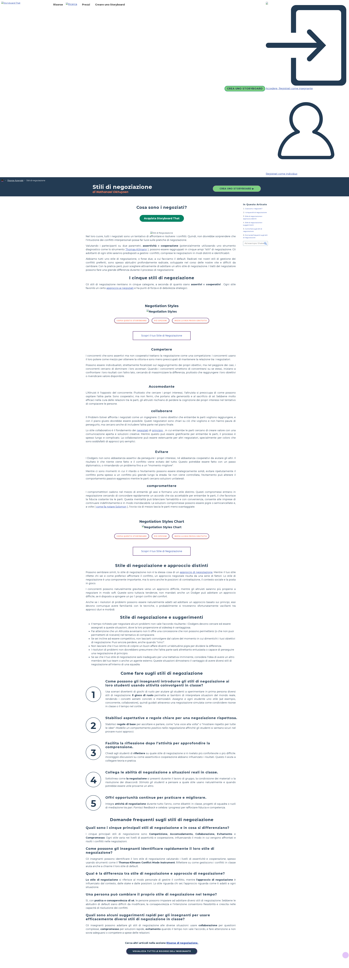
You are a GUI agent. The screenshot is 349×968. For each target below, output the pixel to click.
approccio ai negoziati (120, 288)
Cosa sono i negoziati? (253, 209)
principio (157, 430)
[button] (72, 4)
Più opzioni (160, 321)
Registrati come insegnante (295, 88)
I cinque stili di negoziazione (256, 212)
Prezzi (86, 4)
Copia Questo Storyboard (132, 321)
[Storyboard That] (10, 3)
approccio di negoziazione (196, 572)
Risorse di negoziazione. (182, 943)
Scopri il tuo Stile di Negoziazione (161, 335)
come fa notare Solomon (111, 506)
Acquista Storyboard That (162, 218)
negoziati (142, 430)
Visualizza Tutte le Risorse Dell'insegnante (162, 951)
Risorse (58, 4)
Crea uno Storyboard (245, 88)
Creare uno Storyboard (110, 4)
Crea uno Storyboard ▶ (237, 188)
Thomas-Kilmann (136, 249)
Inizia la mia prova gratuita (190, 321)
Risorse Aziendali (15, 180)
